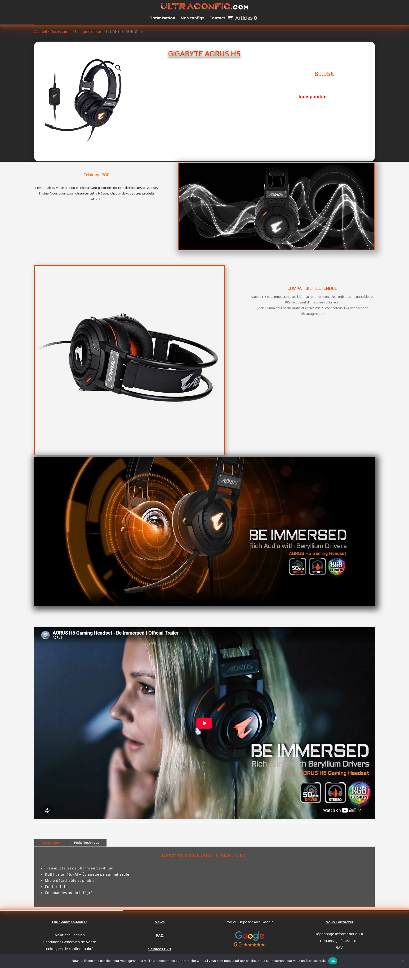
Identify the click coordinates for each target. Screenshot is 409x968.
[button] (118, 68)
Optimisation (162, 17)
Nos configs (192, 17)
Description (50, 842)
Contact (217, 17)
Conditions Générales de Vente (69, 942)
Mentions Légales (69, 935)
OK (333, 961)
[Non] (403, 961)
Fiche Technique (86, 842)
